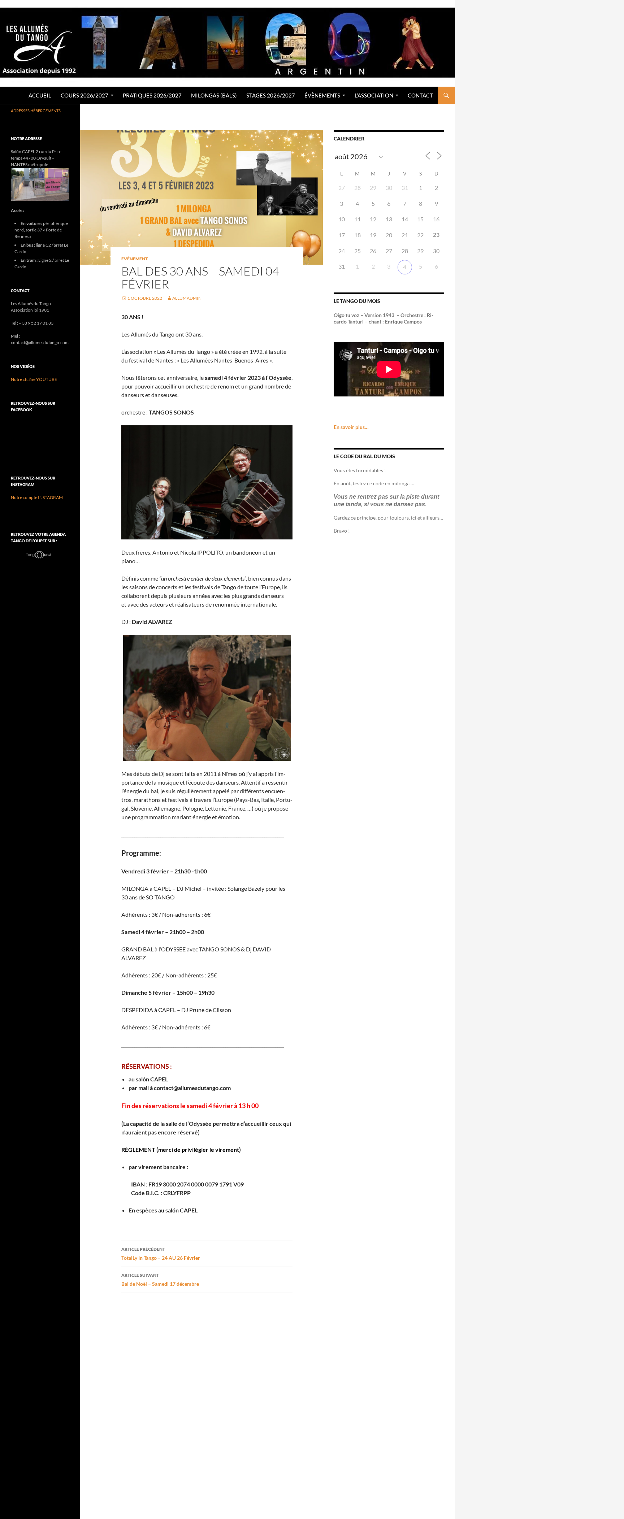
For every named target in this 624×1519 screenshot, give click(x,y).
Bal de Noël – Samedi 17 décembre (160, 1279)
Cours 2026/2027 (84, 95)
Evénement (134, 258)
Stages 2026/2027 (270, 95)
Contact (420, 95)
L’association (374, 95)
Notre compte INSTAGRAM (37, 497)
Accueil (40, 95)
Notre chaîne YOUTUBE (34, 379)
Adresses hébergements (36, 110)
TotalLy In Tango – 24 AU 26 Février (160, 1253)
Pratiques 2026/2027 (152, 95)
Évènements (322, 95)
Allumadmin (187, 298)
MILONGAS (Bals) (214, 95)
